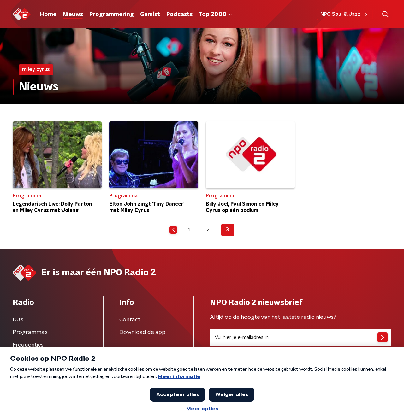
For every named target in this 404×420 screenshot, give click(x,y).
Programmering (111, 14)
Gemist (150, 14)
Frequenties (28, 345)
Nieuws (73, 14)
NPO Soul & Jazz (340, 14)
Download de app (142, 332)
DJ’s (18, 320)
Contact (129, 320)
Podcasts (179, 14)
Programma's (30, 332)
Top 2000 (213, 14)
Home (48, 14)
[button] (385, 14)
